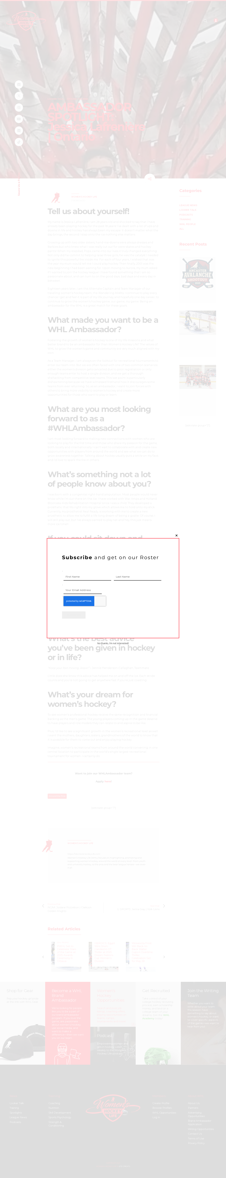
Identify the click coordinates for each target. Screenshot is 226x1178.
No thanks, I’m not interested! (113, 643)
